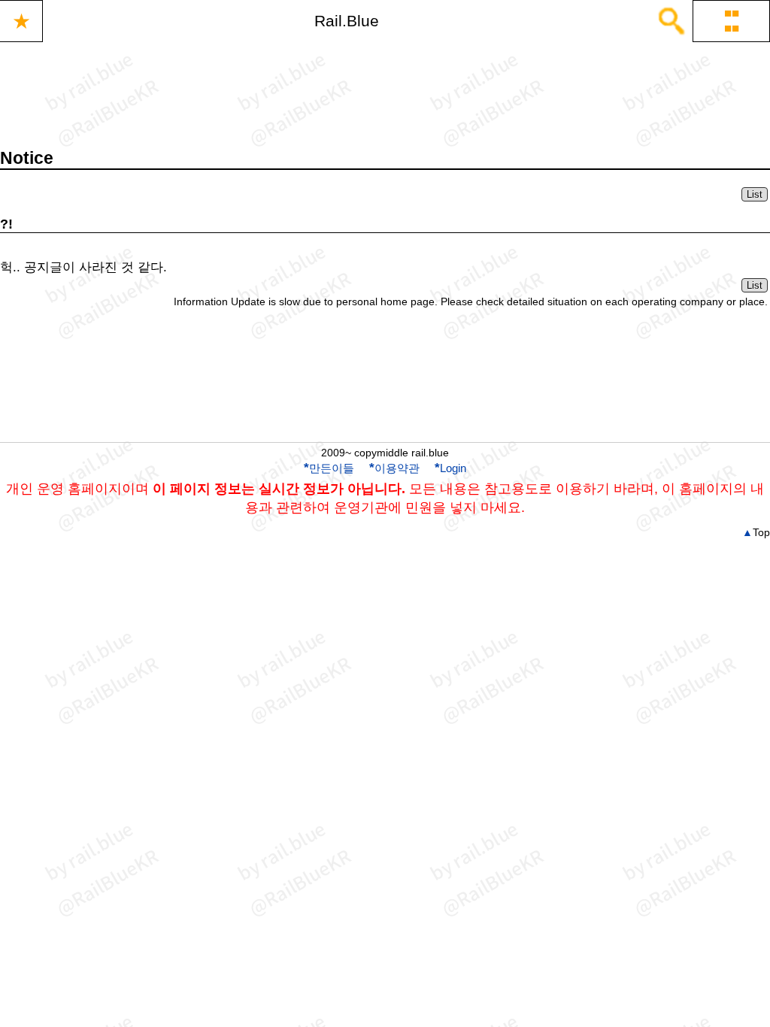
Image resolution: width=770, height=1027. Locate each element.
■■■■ (731, 20)
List (754, 194)
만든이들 (329, 468)
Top (756, 532)
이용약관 (394, 468)
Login (450, 468)
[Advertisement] (385, 389)
